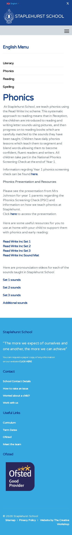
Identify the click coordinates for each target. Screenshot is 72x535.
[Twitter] (67, 3)
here (13, 214)
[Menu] (66, 31)
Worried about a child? (16, 395)
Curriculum (9, 422)
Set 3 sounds (12, 295)
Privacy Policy (27, 520)
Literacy (8, 63)
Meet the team (12, 444)
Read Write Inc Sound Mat (21, 255)
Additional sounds (15, 303)
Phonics (8, 71)
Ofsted (7, 437)
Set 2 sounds (12, 287)
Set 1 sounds (12, 280)
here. (34, 174)
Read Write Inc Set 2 (17, 246)
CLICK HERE (25, 361)
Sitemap (10, 520)
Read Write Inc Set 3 (17, 251)
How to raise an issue (15, 388)
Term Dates (10, 430)
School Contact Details (17, 381)
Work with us (10, 402)
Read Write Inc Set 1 (17, 241)
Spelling (8, 87)
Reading (8, 79)
